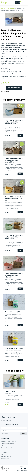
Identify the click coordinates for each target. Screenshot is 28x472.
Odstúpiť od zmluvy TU (6, 448)
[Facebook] (21, 468)
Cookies (3, 450)
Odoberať (23, 433)
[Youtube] (25, 468)
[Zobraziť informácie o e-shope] (24, 2)
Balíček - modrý (10, 391)
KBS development (24, 470)
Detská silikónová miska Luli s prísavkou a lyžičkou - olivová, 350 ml (14, 237)
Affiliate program (5, 458)
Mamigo (3, 8)
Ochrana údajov (4, 433)
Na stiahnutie (4, 452)
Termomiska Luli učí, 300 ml (13, 312)
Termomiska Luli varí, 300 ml (14, 348)
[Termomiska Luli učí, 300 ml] (14, 302)
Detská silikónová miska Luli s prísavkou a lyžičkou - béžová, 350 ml (14, 160)
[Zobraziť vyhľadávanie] (22, 2)
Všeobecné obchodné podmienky (9, 441)
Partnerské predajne (6, 456)
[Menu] (26, 2)
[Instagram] (18, 468)
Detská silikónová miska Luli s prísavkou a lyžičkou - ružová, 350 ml (14, 275)
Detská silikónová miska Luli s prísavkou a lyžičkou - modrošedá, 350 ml (14, 122)
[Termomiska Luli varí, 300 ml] (14, 339)
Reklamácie (4, 445)
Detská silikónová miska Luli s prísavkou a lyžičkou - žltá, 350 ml (14, 198)
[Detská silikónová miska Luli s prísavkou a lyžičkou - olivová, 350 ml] (14, 226)
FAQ (2, 454)
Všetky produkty (11, 8)
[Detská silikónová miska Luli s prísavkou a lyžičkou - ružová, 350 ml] (14, 264)
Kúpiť (20, 135)
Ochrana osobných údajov (7, 443)
